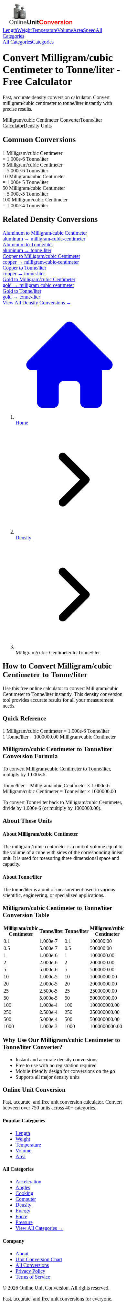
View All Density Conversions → (37, 302)
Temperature (44, 30)
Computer (26, 1199)
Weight (24, 30)
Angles (23, 1187)
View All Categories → (39, 1228)
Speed (89, 30)
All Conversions (32, 1265)
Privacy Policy (30, 1271)
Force (21, 1216)
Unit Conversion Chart (39, 1259)
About (22, 1253)
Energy (23, 1210)
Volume (65, 30)
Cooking (24, 1193)
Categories (43, 42)
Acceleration (28, 1181)
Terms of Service (33, 1277)
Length (10, 30)
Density (23, 537)
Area (78, 30)
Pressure (24, 1222)
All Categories (17, 42)
